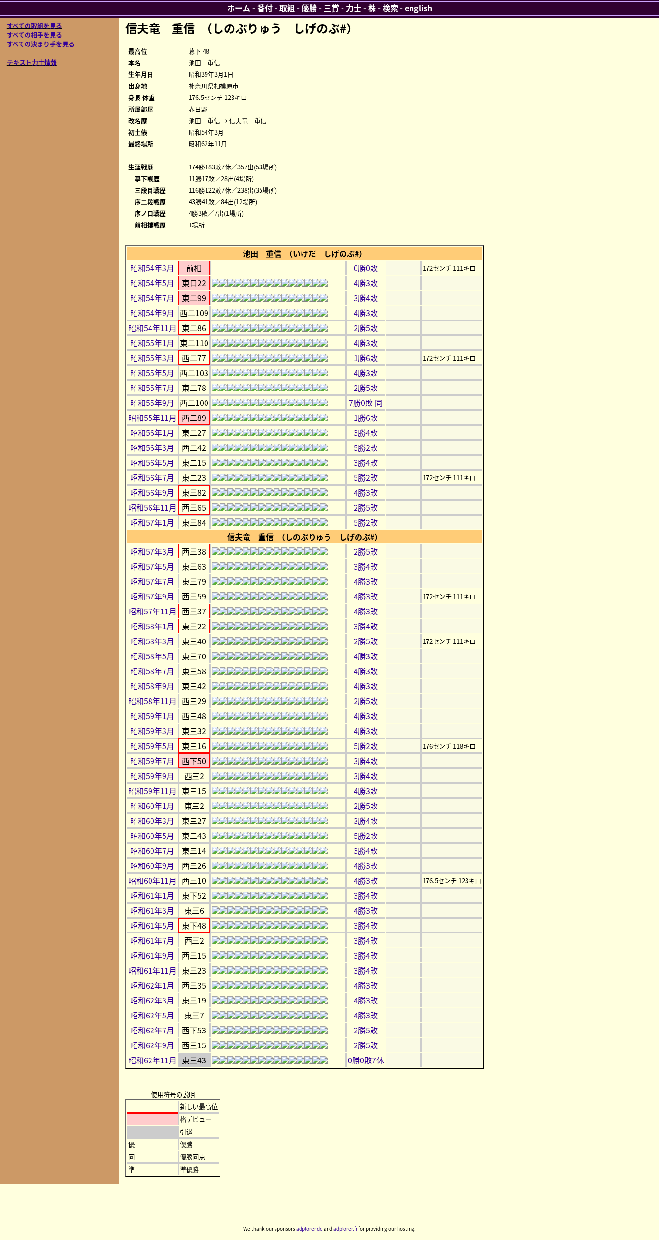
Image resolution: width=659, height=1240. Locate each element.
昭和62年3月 (152, 1000)
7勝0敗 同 (366, 402)
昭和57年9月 (152, 596)
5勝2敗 (366, 447)
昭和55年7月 (152, 387)
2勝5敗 (366, 328)
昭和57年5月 (152, 566)
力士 (353, 8)
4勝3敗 (366, 283)
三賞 (331, 8)
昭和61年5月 (152, 925)
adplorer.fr (345, 1228)
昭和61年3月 (152, 910)
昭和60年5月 (152, 835)
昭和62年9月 (152, 1045)
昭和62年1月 (152, 985)
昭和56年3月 (152, 447)
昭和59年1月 (152, 716)
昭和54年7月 (152, 298)
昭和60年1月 (152, 805)
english (418, 8)
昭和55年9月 (152, 402)
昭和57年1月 (152, 522)
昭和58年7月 (152, 671)
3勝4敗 (366, 298)
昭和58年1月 (152, 626)
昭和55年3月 (152, 357)
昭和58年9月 (152, 686)
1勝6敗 (366, 357)
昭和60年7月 (152, 850)
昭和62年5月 (152, 1015)
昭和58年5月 (152, 656)
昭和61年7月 (152, 940)
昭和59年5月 (152, 746)
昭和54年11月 (152, 328)
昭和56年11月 (152, 507)
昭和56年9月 (152, 492)
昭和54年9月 (152, 313)
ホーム (238, 8)
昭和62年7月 (152, 1030)
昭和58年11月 (152, 701)
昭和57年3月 (152, 551)
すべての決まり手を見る (41, 43)
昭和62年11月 (152, 1060)
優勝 (309, 8)
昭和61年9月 (152, 955)
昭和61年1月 (152, 895)
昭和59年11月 (152, 790)
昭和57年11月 (152, 611)
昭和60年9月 (152, 865)
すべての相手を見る (34, 34)
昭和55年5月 (152, 372)
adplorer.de (309, 1228)
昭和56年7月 (152, 477)
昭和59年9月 (152, 775)
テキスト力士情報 (32, 62)
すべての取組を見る (34, 25)
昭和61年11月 (152, 970)
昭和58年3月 (152, 641)
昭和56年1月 (152, 432)
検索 (390, 8)
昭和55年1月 (152, 342)
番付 (265, 8)
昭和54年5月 (152, 283)
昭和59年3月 (152, 731)
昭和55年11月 (152, 417)
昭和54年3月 (152, 268)
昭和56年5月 (152, 462)
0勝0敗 (366, 268)
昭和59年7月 (152, 760)
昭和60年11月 (152, 880)
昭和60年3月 (152, 820)
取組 (287, 8)
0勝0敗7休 (366, 1060)
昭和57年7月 (152, 581)
